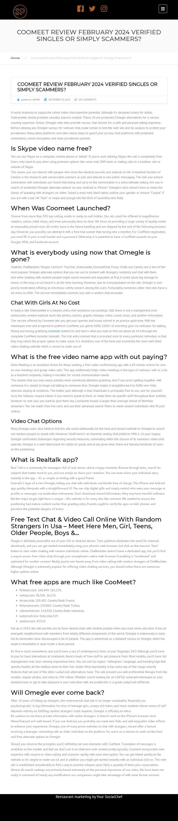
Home (15, 58)
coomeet (54, 331)
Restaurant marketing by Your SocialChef (89, 796)
